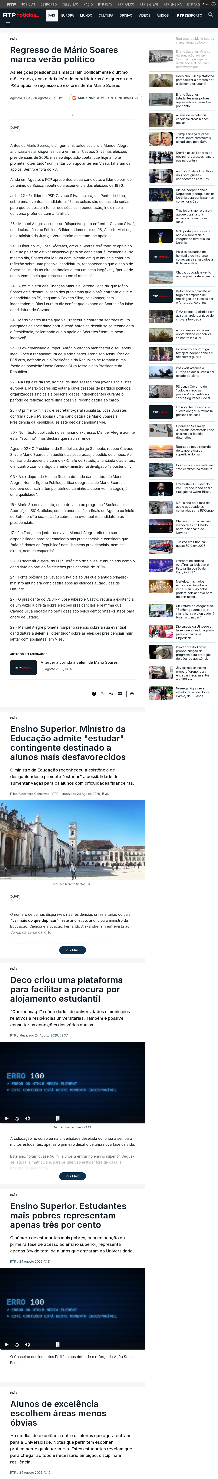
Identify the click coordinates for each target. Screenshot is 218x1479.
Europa (67, 15)
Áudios (163, 15)
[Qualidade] (128, 1118)
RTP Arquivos (198, 4)
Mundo (86, 15)
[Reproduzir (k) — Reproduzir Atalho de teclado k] (7, 1118)
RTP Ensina (173, 4)
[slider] (88, 1119)
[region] (72, 1082)
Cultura (106, 15)
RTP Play (105, 4)
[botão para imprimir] (132, 695)
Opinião (125, 15)
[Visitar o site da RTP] (11, 4)
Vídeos (145, 15)
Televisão (70, 4)
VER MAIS (73, 950)
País (51, 15)
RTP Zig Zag (149, 4)
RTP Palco (126, 4)
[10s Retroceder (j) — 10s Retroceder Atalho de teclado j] (17, 1118)
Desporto (48, 4)
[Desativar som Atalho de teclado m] (27, 1118)
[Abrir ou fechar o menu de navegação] (6, 24)
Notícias (28, 4)
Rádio (88, 4)
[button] (211, 15)
